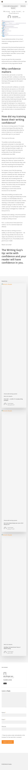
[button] (26, 1)
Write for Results (8, 396)
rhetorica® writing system (10, 6)
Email (3, 719)
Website (4, 726)
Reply (5, 683)
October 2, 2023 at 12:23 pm (8, 677)
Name (4, 712)
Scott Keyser (15, 16)
